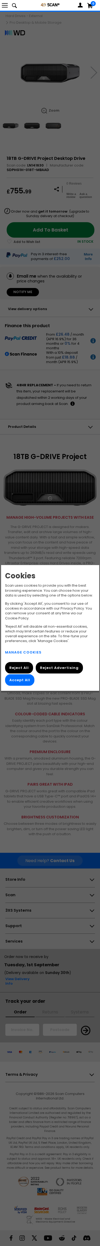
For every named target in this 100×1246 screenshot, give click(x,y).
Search (14, 5)
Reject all (19, 667)
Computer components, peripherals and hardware (50, 4)
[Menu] (5, 5)
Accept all (19, 680)
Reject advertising (59, 667)
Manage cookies (23, 652)
